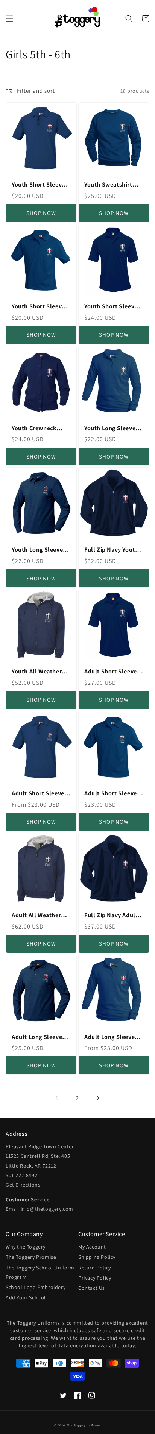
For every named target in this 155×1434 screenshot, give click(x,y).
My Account (92, 1246)
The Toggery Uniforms (84, 1425)
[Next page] (98, 1098)
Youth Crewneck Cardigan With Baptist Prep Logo (36, 428)
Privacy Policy (94, 1277)
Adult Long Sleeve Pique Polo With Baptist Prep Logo (37, 1037)
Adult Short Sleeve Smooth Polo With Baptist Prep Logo (110, 794)
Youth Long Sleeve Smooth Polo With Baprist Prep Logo (109, 428)
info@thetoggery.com (47, 1208)
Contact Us (91, 1288)
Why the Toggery (26, 1246)
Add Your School (26, 1297)
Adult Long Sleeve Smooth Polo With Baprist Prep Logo (109, 1037)
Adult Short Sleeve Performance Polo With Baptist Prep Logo (110, 672)
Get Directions (23, 1184)
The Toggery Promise (31, 1257)
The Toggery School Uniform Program (40, 1272)
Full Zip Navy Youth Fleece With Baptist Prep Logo (111, 550)
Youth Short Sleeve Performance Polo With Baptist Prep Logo (111, 307)
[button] (9, 18)
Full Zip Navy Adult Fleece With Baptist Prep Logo (111, 915)
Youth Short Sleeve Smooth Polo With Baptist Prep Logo (38, 307)
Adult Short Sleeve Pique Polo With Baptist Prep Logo (38, 794)
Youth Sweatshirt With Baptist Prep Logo (108, 185)
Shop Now (41, 212)
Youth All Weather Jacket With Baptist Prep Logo (39, 672)
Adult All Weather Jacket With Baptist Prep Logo (39, 915)
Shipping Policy (96, 1257)
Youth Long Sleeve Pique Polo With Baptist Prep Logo (37, 550)
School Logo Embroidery (35, 1287)
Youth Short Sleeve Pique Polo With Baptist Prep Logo (38, 185)
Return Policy (94, 1267)
